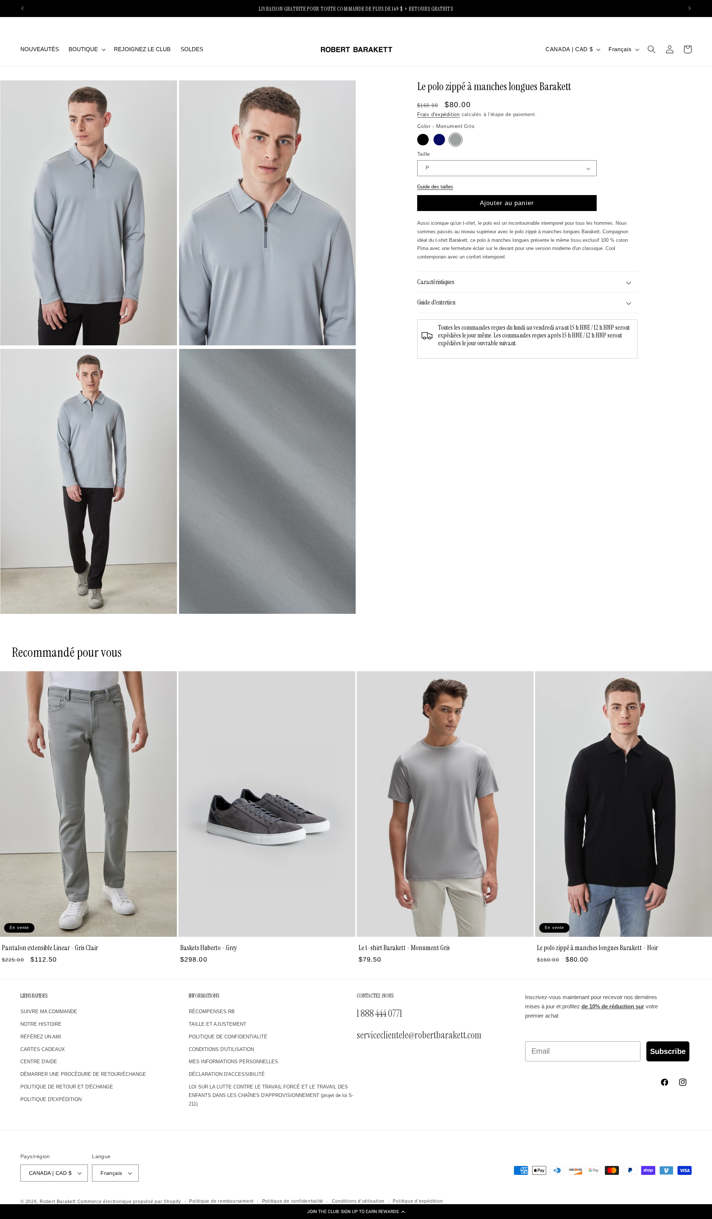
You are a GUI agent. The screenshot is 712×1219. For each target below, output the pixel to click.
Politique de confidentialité (293, 1201)
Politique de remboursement (221, 1201)
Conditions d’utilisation (358, 1201)
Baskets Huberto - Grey (208, 948)
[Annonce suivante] (690, 8)
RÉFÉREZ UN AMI (40, 1036)
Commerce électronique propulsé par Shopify (129, 1201)
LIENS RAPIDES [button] (33, 996)
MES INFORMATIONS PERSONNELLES (233, 1061)
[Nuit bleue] (439, 139)
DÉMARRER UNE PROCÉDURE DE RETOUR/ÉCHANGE (83, 1074)
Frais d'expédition (438, 114)
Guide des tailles (435, 187)
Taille (423, 154)
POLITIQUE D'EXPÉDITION (51, 1099)
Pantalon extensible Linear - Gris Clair (50, 948)
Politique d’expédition (418, 1201)
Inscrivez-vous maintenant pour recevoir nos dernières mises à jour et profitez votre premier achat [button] (591, 1006)
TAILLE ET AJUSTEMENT (217, 1024)
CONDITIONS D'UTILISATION (221, 1049)
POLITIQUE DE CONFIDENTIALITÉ (228, 1036)
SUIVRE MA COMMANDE (48, 1011)
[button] (356, 1211)
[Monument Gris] (455, 139)
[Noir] (423, 139)
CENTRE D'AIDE (38, 1061)
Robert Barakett (58, 1201)
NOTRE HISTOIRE (41, 1024)
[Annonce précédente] (22, 8)
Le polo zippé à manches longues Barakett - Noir (597, 948)
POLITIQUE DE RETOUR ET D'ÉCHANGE (66, 1086)
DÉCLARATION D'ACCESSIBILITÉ (227, 1074)
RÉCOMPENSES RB (212, 1011)
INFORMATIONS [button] (204, 996)
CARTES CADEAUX (42, 1049)
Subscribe (668, 1051)
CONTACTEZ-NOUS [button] (375, 996)
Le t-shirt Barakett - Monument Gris (404, 948)
